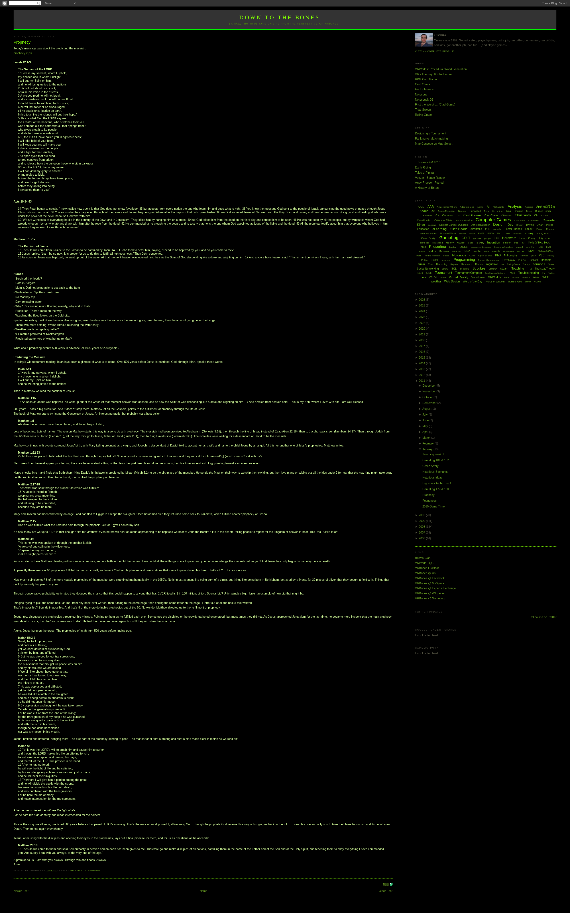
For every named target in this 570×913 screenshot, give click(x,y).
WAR (506, 277)
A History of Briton (427, 187)
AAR (431, 206)
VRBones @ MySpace (429, 583)
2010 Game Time (433, 506)
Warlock (526, 277)
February (428, 443)
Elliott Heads (458, 229)
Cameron (448, 215)
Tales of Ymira (424, 172)
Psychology (509, 260)
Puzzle (522, 260)
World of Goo (515, 281)
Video (443, 277)
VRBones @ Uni (425, 573)
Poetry (551, 255)
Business (427, 215)
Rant (430, 264)
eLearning (439, 229)
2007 (422, 532)
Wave (536, 277)
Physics (524, 255)
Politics (424, 260)
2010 (422, 515)
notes (446, 255)
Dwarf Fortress (545, 224)
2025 (422, 305)
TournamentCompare (468, 272)
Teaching (517, 268)
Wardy (515, 277)
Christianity (78, 870)
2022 (422, 323)
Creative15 (533, 220)
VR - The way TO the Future (433, 74)
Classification (424, 220)
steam (504, 268)
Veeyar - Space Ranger (430, 177)
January (428, 449)
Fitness (462, 233)
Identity (480, 242)
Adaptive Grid (467, 207)
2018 (422, 340)
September (429, 403)
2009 (422, 521)
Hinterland (437, 242)
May (425, 426)
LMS (548, 247)
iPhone (507, 242)
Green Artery (430, 466)
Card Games (472, 215)
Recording (441, 264)
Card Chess (422, 84)
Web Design (452, 281)
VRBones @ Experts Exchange (435, 588)
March (426, 437)
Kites (423, 246)
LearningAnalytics (503, 247)
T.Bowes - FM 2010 (427, 162)
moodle (496, 251)
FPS (508, 233)
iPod (516, 242)
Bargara (462, 211)
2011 (422, 380)
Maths (432, 251)
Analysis (515, 206)
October (428, 397)
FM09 (490, 233)
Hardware (509, 238)
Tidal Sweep (423, 109)
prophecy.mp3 (23, 53)
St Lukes (478, 268)
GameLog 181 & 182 (435, 460)
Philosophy (510, 255)
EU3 (487, 229)
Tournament (443, 272)
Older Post (386, 891)
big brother (497, 211)
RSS (386, 884)
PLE (541, 255)
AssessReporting (446, 211)
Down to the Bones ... (284, 17)
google (487, 238)
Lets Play (530, 247)
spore (445, 268)
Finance (550, 229)
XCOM (537, 281)
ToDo (420, 273)
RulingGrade (513, 264)
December (429, 385)
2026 (422, 299)
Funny (529, 233)
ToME (429, 273)
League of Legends (481, 247)
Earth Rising (423, 167)
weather (436, 281)
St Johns (464, 268)
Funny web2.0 (544, 233)
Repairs (454, 264)
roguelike (492, 264)
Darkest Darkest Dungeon (453, 224)
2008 (422, 526)
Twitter (551, 273)
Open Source (485, 255)
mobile (477, 251)
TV (543, 273)
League (464, 246)
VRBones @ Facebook (430, 578)
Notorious (421, 94)
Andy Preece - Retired (429, 182)
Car (458, 215)
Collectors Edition (443, 220)
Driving (530, 224)
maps (422, 251)
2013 (422, 369)
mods (486, 251)
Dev (510, 224)
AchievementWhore (447, 207)
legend (519, 247)
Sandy (526, 264)
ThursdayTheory (545, 268)
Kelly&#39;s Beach (539, 242)
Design (499, 224)
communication (464, 220)
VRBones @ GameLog (429, 598)
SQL (454, 268)
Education (423, 229)
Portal (435, 260)
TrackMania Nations (495, 273)
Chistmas (506, 215)
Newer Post (21, 891)
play (533, 255)
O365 (472, 255)
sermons (94, 870)
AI (488, 206)
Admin (480, 207)
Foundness (429, 500)
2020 (422, 328)
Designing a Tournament (430, 133)
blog (508, 211)
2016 (422, 351)
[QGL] (421, 206)
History (450, 242)
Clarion (544, 215)
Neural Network (432, 255)
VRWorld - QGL (425, 563)
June (426, 420)
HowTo (460, 242)
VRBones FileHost (427, 568)
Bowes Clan (422, 558)
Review (479, 264)
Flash (472, 233)
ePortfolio (476, 229)
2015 (422, 357)
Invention (493, 242)
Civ (536, 215)
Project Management (488, 260)
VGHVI (433, 277)
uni (424, 277)
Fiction (539, 229)
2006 (422, 538)
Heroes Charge (527, 238)
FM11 (500, 233)
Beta (486, 211)
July (425, 414)
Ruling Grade (423, 114)
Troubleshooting (528, 272)
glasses (477, 238)
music (521, 251)
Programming (464, 260)
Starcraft (493, 269)
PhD (498, 255)
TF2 (529, 268)
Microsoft (444, 251)
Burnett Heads (543, 211)
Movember (508, 251)
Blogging (518, 211)
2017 (422, 346)
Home (203, 891)
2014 (422, 363)
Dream (519, 225)
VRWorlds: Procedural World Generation (441, 69)
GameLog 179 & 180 (435, 489)
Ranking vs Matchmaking (431, 138)
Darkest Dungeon (480, 224)
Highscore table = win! (436, 483)
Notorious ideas (432, 477)
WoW (528, 281)
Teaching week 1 (433, 454)
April (425, 432)
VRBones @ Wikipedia (429, 593)
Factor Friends (424, 89)
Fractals (517, 233)
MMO (467, 251)
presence (445, 260)
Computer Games (493, 219)
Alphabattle (499, 207)
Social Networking (428, 268)
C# (437, 215)
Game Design (428, 238)
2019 (422, 334)
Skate (551, 264)
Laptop (452, 247)
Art (433, 211)
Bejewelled (475, 211)
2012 (422, 375)
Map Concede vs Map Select (433, 143)
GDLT (466, 238)
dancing (432, 225)
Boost (529, 211)
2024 (422, 311)
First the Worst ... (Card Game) (435, 104)
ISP (523, 242)
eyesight (497, 229)
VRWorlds (494, 277)
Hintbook (424, 242)
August (427, 408)
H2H (497, 238)
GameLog (448, 237)
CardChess (491, 215)
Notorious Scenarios (435, 471)
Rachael (533, 260)
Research (466, 264)
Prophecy (22, 42)
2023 (422, 317)
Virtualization (478, 277)
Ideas (470, 242)
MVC (531, 251)
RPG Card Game (426, 79)
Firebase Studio (428, 233)
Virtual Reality (458, 277)
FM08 (481, 233)
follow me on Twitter (543, 617)
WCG (545, 277)
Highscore (544, 238)
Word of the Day (472, 281)
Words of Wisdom (495, 281)
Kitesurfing (437, 246)
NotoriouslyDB (424, 99)
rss (502, 264)
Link (541, 246)
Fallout (529, 229)
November (429, 391)
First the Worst (448, 233)
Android (529, 207)
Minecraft (456, 251)
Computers (519, 220)
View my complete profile (434, 51)
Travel (511, 273)
